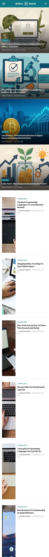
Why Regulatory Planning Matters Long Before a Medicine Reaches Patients (23, 90)
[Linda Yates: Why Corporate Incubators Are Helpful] (24, 167)
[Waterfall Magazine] (26, 3)
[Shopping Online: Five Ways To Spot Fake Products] (8, 286)
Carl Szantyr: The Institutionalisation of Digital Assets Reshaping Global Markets (22, 136)
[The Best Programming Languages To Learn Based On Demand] (8, 225)
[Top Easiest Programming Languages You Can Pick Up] (8, 471)
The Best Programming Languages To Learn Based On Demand (30, 204)
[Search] (45, 3)
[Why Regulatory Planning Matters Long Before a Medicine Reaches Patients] (24, 76)
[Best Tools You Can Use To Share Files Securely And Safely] (8, 348)
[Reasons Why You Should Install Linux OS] (8, 410)
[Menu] (3, 3)
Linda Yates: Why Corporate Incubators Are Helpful (24, 183)
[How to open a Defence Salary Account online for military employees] (24, 30)
